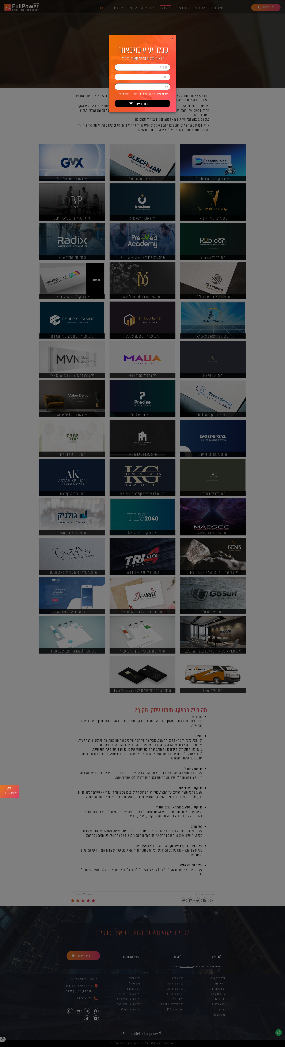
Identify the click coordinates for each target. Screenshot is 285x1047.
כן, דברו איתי (142, 103)
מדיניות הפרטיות (133, 94)
